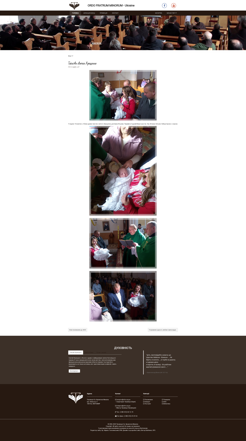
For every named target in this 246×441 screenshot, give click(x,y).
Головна (76, 13)
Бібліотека (166, 404)
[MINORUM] (123, 48)
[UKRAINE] (125, 48)
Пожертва (166, 399)
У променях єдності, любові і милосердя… (163, 330)
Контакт (115, 13)
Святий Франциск (76, 352)
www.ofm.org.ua (133, 428)
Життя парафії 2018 (73, 66)
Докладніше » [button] (74, 371)
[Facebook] (164, 6)
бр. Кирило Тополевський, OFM (112, 430)
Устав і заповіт (101, 352)
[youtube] (173, 6)
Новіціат (147, 402)
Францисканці (89, 13)
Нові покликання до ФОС (77, 330)
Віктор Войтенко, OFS (148, 430)
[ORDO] (120, 48)
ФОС (165, 402)
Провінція (103, 13)
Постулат (147, 404)
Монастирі (171, 13)
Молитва (158, 13)
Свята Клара (89, 352)
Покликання (148, 399)
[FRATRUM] (122, 48)
